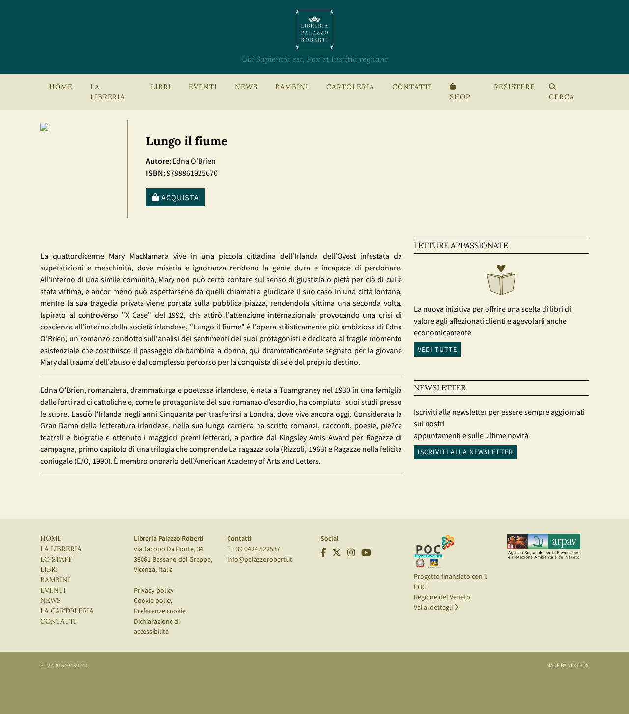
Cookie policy (153, 600)
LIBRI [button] (161, 87)
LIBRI (49, 569)
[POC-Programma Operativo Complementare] (434, 550)
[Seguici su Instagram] (351, 552)
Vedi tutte (437, 349)
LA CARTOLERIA (67, 611)
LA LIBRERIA (61, 549)
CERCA (561, 97)
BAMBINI (292, 87)
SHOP (460, 97)
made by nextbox (567, 665)
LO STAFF (56, 559)
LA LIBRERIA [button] (107, 92)
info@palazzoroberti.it (259, 559)
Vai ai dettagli (434, 607)
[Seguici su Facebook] (323, 552)
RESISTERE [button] (514, 87)
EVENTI (53, 590)
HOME (61, 87)
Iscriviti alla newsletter (465, 451)
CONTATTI (412, 87)
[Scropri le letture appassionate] (501, 282)
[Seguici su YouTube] (366, 552)
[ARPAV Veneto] (543, 546)
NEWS (246, 87)
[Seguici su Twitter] (336, 552)
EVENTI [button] (203, 87)
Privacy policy (154, 590)
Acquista (179, 197)
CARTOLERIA (350, 87)
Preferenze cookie (160, 610)
